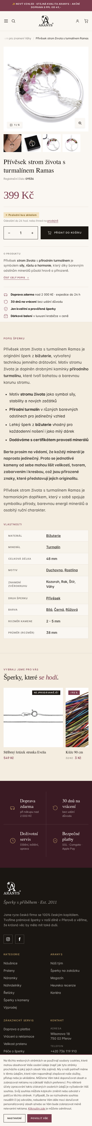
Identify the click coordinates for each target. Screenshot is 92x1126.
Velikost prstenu (15, 1044)
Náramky (10, 978)
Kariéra (55, 993)
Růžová (72, 609)
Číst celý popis (14, 277)
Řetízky (9, 993)
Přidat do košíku (68, 232)
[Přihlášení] (77, 21)
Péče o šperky (14, 1051)
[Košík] (86, 21)
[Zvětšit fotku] (80, 123)
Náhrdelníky (12, 985)
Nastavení (14, 1118)
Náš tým (56, 963)
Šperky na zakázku (64, 970)
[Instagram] (8, 939)
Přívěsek (53, 598)
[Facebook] (19, 939)
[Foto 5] (71, 143)
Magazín (56, 978)
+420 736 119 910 (63, 1051)
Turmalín (53, 547)
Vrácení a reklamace (19, 1036)
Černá (59, 609)
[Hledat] (13, 21)
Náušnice (10, 963)
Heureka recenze (63, 985)
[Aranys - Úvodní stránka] (46, 21)
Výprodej (10, 1007)
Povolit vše (39, 1118)
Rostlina (71, 570)
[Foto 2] (12, 143)
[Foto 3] (32, 143)
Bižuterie (53, 536)
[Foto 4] (52, 143)
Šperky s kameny (16, 1000)
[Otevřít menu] (6, 21)
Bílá (49, 609)
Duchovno (54, 570)
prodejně (52, 220)
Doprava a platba (17, 1029)
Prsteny (9, 970)
